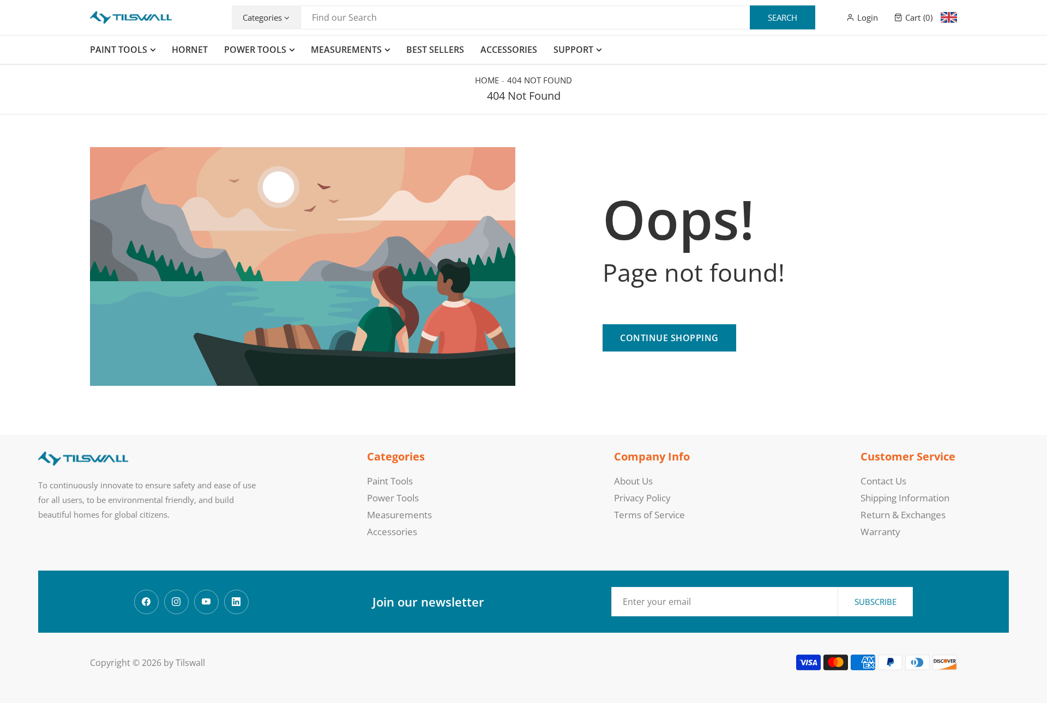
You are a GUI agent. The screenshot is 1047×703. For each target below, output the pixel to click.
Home (487, 80)
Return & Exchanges (903, 514)
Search (782, 17)
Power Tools (393, 498)
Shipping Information (905, 498)
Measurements (399, 514)
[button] (913, 17)
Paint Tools (390, 481)
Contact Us (883, 481)
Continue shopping (669, 338)
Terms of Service (649, 514)
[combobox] (557, 17)
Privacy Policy (642, 498)
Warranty (880, 531)
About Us (633, 481)
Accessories (392, 531)
